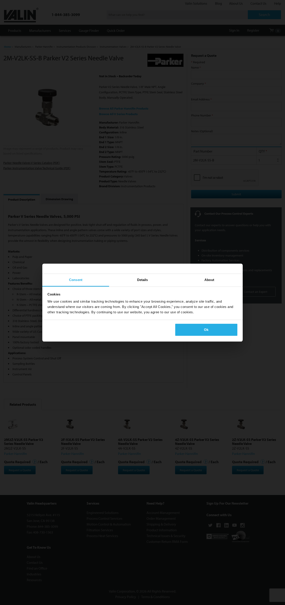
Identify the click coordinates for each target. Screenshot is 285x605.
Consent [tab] (75, 280)
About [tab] (209, 280)
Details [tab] (142, 280)
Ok (206, 330)
